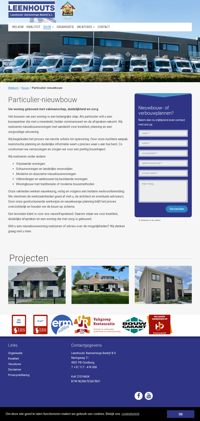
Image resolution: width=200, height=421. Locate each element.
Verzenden (176, 209)
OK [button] (181, 414)
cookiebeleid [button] (130, 414)
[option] (37, 285)
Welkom (13, 88)
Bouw (25, 88)
